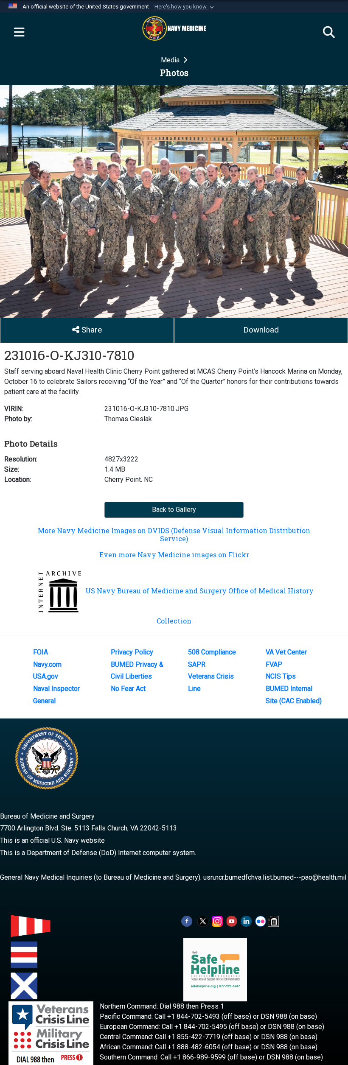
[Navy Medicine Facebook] (186, 921)
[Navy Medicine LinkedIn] (246, 921)
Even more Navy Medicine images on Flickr (174, 554)
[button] (185, 7)
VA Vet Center (286, 652)
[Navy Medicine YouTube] (231, 921)
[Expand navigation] (19, 33)
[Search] (329, 33)
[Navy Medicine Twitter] (202, 921)
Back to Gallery (174, 510)
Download (261, 330)
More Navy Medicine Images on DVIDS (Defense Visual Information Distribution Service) (174, 534)
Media (171, 60)
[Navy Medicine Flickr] (260, 921)
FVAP (274, 664)
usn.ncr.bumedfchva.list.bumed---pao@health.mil (274, 877)
